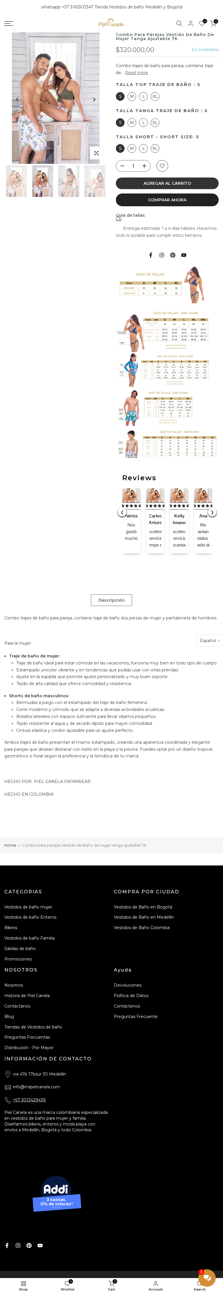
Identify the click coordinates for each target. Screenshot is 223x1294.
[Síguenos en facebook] (150, 255)
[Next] (94, 99)
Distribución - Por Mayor (28, 1047)
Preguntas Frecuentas (27, 1037)
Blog (9, 1016)
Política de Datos (131, 995)
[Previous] (17, 99)
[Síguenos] (172, 255)
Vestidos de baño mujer (28, 907)
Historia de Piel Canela (27, 995)
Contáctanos (17, 1006)
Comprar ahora (167, 199)
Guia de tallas (130, 215)
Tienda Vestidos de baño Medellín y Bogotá (138, 7)
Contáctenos (127, 1006)
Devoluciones (127, 985)
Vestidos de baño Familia (29, 938)
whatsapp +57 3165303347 (68, 7)
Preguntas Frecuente (136, 1016)
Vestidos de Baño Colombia (142, 927)
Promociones (18, 959)
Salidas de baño (20, 948)
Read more (136, 72)
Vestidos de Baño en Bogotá (143, 907)
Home (10, 845)
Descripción (111, 600)
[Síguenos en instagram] (161, 255)
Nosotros (13, 985)
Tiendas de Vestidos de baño (33, 1027)
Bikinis (10, 927)
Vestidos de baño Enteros (30, 917)
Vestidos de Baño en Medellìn (144, 917)
